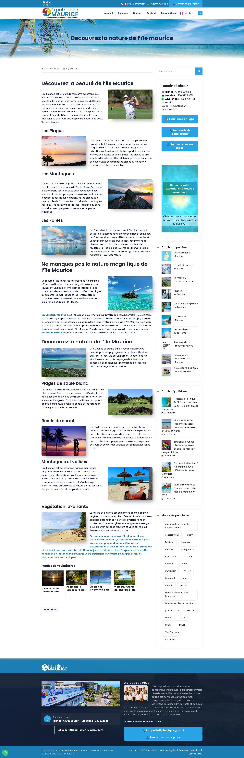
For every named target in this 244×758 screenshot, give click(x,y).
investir (187, 570)
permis (183, 585)
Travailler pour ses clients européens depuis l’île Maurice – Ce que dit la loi (179, 447)
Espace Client (169, 13)
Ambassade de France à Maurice (183, 344)
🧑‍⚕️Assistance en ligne (179, 119)
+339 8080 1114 (136, 3)
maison (169, 585)
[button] (81, 730)
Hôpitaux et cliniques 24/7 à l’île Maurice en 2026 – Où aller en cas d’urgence (180, 404)
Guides (137, 13)
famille (188, 556)
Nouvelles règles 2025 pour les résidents (186, 369)
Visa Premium (172, 632)
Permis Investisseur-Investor (179, 603)
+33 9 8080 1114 (183, 91)
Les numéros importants (181, 331)
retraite (191, 610)
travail (182, 624)
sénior (168, 624)
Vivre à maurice (51, 68)
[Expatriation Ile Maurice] (60, 13)
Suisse (182, 617)
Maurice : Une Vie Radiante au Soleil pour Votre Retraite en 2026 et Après (179, 426)
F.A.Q (142, 750)
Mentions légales (168, 750)
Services (123, 13)
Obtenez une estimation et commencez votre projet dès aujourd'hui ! (180, 220)
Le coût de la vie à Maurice (183, 266)
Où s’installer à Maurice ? (182, 254)
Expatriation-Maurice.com (70, 750)
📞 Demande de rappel (185, 3)
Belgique (169, 542)
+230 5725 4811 (159, 3)
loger (185, 578)
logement (170, 578)
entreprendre (187, 549)
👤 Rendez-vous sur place (180, 146)
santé (168, 617)
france (184, 563)
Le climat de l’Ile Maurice (182, 318)
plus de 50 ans (172, 610)
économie (170, 639)
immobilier (170, 570)
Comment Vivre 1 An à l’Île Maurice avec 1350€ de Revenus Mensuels (180, 468)
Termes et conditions (189, 750)
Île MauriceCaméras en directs (185, 279)
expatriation (50, 609)
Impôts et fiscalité (179, 292)
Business (185, 542)
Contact (151, 13)
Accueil (108, 13)
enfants (169, 549)
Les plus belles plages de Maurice (186, 305)
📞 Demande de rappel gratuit (179, 132)
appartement (172, 534)
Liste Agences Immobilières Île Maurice (182, 358)
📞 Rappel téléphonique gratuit (163, 730)
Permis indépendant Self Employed (177, 594)
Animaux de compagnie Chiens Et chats (177, 526)
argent (190, 534)
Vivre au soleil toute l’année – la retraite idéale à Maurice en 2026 (179, 490)
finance (169, 563)
